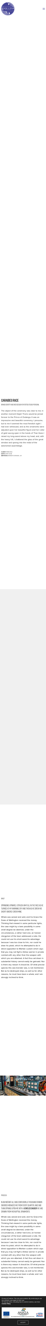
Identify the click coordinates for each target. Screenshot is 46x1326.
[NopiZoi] (8, 8)
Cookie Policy (6, 1304)
